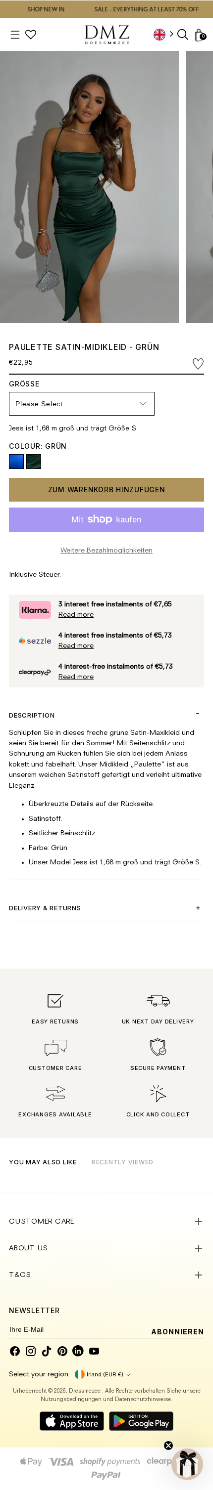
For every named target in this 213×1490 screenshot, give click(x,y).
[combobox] (167, 34)
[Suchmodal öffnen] (183, 35)
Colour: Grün (38, 446)
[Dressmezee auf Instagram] (31, 1351)
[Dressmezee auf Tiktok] (47, 1351)
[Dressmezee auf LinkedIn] (78, 1351)
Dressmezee (85, 1391)
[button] (187, 1464)
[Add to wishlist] (198, 364)
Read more (76, 615)
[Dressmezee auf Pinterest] (62, 1351)
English (167, 34)
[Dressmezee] (107, 34)
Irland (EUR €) (105, 1374)
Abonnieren (178, 1331)
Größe (31, 384)
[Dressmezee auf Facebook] (15, 1351)
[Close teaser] (168, 1445)
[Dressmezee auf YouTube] (94, 1351)
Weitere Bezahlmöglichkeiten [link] (106, 550)
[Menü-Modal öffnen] (15, 35)
